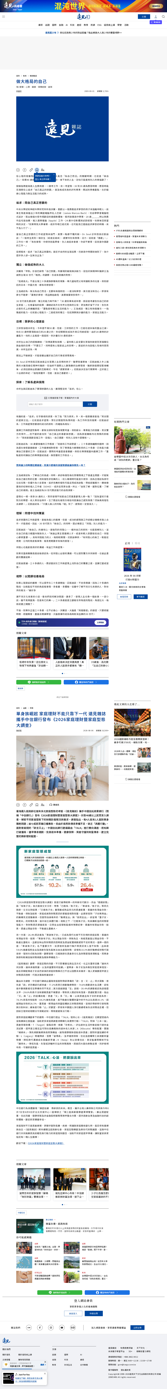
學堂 (119, 24)
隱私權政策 (126, 1370)
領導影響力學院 (143, 1351)
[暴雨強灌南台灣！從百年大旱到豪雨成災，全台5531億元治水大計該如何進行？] (72, 1262)
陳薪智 (19, 730)
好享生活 (38, 1272)
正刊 (127, 543)
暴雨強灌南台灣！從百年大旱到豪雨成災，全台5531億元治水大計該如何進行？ (95, 1263)
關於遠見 (6, 1354)
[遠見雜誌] (83, 17)
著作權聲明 (113, 1370)
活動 (126, 24)
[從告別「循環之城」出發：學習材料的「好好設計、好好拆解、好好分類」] (24, 1248)
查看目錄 (124, 596)
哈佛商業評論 (126, 1347)
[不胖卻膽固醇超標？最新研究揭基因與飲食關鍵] (24, 1277)
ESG (99, 24)
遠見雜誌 (112, 1347)
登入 (37, 179)
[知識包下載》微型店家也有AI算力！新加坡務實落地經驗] (9, 1378)
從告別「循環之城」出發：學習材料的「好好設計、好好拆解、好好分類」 (47, 1248)
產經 (79, 24)
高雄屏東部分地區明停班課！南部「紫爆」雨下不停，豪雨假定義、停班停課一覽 (94, 1248)
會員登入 (73, 1313)
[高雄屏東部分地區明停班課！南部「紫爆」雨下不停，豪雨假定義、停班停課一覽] (72, 1248)
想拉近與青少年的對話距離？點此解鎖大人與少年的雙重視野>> (91, 32)
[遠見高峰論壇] (13, 6)
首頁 (18, 76)
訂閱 (144, 16)
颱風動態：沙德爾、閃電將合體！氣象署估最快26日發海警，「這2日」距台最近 (47, 1263)
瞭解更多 (156, 6)
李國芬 (19, 91)
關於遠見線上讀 (25, 1354)
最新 (40, 24)
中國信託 (21, 1212)
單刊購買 (141, 596)
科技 (72, 24)
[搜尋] (163, 17)
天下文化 (141, 1347)
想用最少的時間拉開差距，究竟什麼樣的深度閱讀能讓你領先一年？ (51, 465)
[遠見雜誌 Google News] (73, 1327)
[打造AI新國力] (132, 559)
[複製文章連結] (31, 170)
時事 (31, 708)
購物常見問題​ (24, 1359)
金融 (61, 24)
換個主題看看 (134, 497)
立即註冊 (137, 1327)
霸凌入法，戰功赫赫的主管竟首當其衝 (132, 588)
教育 (86, 24)
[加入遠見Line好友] (29, 1327)
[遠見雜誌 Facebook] (40, 1327)
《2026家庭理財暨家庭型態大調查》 (46, 1143)
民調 (93, 24)
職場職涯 (33, 76)
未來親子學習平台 (116, 1351)
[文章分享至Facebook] (24, 170)
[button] (105, 648)
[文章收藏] (36, 169)
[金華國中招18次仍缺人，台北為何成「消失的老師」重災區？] (72, 1277)
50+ (130, 1351)
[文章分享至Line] (18, 170)
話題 (47, 24)
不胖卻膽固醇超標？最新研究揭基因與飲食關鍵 (47, 1277)
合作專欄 (84, 1364)
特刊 (137, 543)
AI (67, 24)
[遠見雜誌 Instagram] (51, 1327)
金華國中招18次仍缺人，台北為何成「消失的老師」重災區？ (95, 1277)
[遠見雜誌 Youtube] (62, 1327)
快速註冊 (94, 1313)
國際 (54, 24)
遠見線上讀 (109, 24)
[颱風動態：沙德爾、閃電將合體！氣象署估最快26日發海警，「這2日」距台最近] (24, 1262)
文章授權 (6, 1359)
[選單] (3, 16)
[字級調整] (42, 170)
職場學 (20, 688)
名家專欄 (122, 583)
